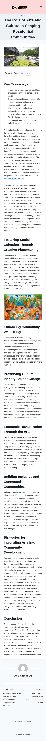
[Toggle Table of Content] (26, 74)
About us (18, 721)
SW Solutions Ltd (23, 676)
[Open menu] (41, 7)
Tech (23, 15)
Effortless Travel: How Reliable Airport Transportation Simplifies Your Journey (12, 698)
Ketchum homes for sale (14, 178)
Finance (27, 721)
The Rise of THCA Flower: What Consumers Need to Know (34, 696)
